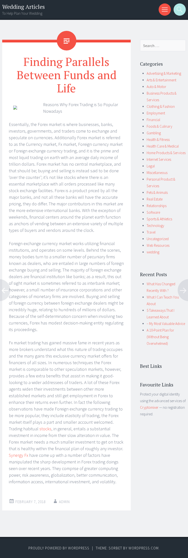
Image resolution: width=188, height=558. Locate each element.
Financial (153, 119)
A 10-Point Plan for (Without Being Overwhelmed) (160, 337)
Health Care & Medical (163, 146)
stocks (45, 429)
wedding (153, 252)
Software (153, 212)
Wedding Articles (23, 7)
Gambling (154, 133)
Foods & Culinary (159, 126)
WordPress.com (144, 548)
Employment (156, 113)
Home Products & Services (166, 152)
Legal (151, 166)
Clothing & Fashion (161, 106)
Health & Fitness (158, 139)
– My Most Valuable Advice (166, 323)
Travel (151, 232)
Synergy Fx (18, 455)
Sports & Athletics (159, 219)
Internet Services (159, 159)
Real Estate (155, 199)
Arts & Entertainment (161, 80)
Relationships (156, 205)
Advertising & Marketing (164, 73)
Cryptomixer (149, 407)
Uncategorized (158, 238)
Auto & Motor (156, 86)
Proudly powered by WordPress (58, 548)
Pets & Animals (157, 192)
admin (64, 501)
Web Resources (158, 245)
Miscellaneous (157, 172)
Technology (155, 225)
